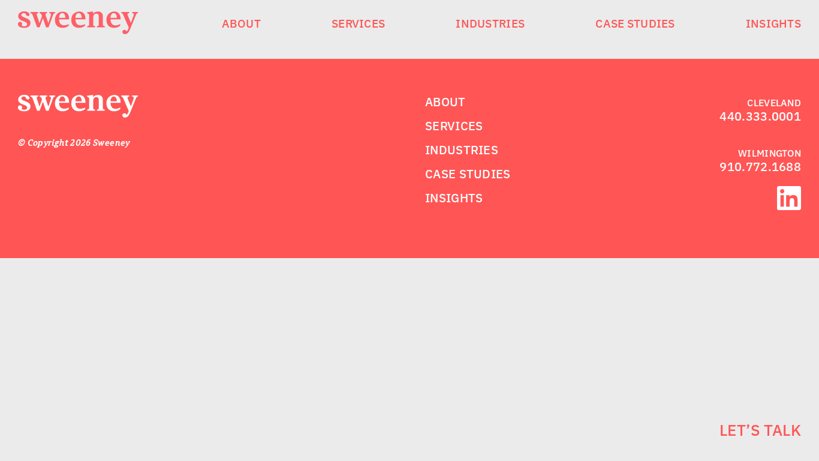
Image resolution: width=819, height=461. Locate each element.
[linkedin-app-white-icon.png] (789, 193)
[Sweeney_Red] (78, 102)
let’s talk (760, 430)
